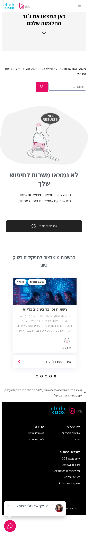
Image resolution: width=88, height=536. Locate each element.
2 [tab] (50, 376)
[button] (44, 24)
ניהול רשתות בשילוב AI (67, 471)
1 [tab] (55, 376)
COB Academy (71, 459)
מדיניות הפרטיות (70, 433)
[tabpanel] (46, 324)
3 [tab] (46, 376)
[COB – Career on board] (17, 6)
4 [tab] (41, 376)
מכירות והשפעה (71, 465)
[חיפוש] (42, 87)
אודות (76, 439)
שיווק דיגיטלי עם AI (69, 483)
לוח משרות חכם (35, 439)
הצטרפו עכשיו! (36, 433)
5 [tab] (37, 376)
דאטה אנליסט (72, 477)
